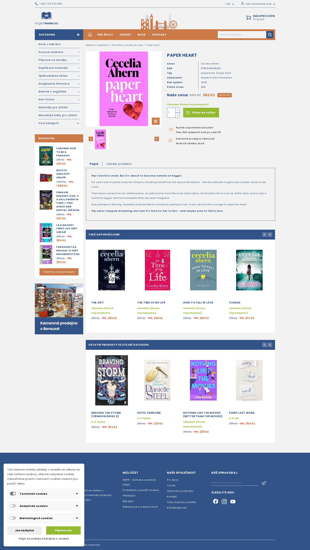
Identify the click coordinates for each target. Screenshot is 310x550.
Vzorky (125, 34)
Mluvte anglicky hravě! (63, 174)
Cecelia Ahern (210, 63)
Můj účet (128, 501)
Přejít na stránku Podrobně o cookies (44, 538)
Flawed (234, 302)
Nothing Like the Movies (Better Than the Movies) (203, 414)
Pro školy (105, 34)
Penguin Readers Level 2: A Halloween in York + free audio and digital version (67, 201)
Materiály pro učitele (53, 107)
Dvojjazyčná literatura (54, 83)
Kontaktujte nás (177, 507)
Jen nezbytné (24, 530)
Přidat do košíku (204, 112)
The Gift (97, 302)
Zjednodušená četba (53, 76)
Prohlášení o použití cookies (141, 490)
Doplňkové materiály (53, 68)
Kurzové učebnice (51, 52)
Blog (142, 34)
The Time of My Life (151, 302)
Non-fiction (47, 99)
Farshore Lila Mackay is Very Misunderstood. (68, 250)
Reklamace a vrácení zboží (140, 507)
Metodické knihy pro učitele (58, 115)
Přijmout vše (63, 530)
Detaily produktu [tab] (119, 164)
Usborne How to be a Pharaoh (66, 152)
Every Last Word (242, 413)
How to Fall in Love (198, 302)
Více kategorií (49, 123)
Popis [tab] (94, 164)
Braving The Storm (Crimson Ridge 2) (106, 414)
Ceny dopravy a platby (181, 502)
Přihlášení (129, 495)
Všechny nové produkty (59, 272)
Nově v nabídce (50, 44)
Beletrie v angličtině (52, 91)
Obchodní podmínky (180, 491)
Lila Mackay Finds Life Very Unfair (67, 228)
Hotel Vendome (149, 413)
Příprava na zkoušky (53, 60)
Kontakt (159, 34)
